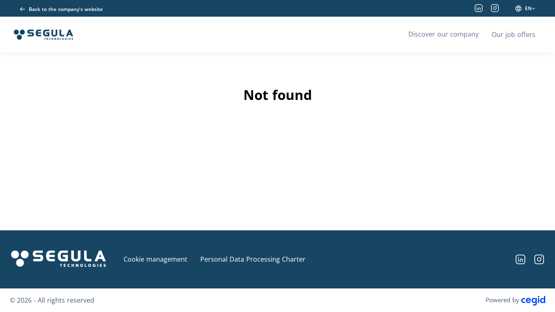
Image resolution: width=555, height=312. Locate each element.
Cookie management (155, 259)
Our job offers (513, 34)
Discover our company (443, 34)
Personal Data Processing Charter (253, 259)
